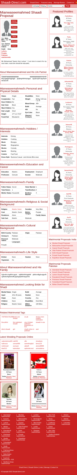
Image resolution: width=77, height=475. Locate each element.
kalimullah (16, 348)
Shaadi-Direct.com (13, 2)
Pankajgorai (69, 147)
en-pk (26, 317)
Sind (13, 376)
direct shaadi (6, 329)
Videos (14, 32)
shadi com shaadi (16, 317)
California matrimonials (50, 423)
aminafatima (40, 348)
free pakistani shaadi (17, 323)
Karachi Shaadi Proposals (61, 272)
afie (25, 341)
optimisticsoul (29, 348)
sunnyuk (16, 346)
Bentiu (65, 45)
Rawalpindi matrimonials (6, 431)
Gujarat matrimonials (20, 423)
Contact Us (54, 467)
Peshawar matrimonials (5, 435)
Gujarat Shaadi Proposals (60, 248)
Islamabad (41, 376)
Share (14, 46)
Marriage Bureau (59, 2)
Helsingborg (69, 88)
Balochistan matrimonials (6, 454)
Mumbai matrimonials (20, 415)
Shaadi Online (33, 467)
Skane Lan (68, 89)
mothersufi (5, 346)
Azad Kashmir (70, 201)
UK (69, 70)
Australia (69, 179)
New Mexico (69, 224)
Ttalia (69, 37)
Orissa (72, 153)
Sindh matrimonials (5, 447)
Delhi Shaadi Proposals (60, 253)
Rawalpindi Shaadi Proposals (62, 277)
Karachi (9, 376)
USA (68, 24)
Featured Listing (46, 2)
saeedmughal (29, 343)
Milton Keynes (68, 67)
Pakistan (9, 378)
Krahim (69, 60)
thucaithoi (5, 322)
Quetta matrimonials (5, 439)
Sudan (72, 46)
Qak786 (68, 194)
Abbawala (67, 200)
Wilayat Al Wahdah (69, 45)
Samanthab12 (68, 170)
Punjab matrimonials (20, 435)
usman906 (16, 343)
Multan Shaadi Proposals (60, 284)
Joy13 (69, 217)
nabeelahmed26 (7, 341)
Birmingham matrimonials (36, 419)
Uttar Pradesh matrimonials (22, 427)
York (65, 23)
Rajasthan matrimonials (20, 439)
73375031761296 (7, 317)
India (71, 111)
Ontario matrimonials (66, 415)
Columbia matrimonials (66, 423)
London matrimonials (35, 415)
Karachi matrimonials (5, 419)
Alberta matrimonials (66, 419)
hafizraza (5, 343)
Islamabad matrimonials (5, 415)
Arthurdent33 (69, 81)
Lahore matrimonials (5, 423)
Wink (14, 36)
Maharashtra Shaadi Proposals (62, 245)
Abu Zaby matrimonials (50, 431)
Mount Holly (67, 131)
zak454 (15, 341)
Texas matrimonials (50, 419)
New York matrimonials (50, 415)
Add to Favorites (14, 21)
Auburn (67, 177)
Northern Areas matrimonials (7, 462)
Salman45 (69, 124)
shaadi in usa (40, 322)
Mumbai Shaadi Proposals (61, 243)
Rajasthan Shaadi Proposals (61, 258)
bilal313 (4, 348)
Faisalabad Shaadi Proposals (62, 282)
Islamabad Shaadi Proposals (62, 270)
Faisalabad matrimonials (6, 443)
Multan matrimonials (5, 427)
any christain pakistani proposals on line (28, 324)
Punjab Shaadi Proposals (60, 255)
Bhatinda (69, 110)
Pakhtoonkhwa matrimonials (7, 450)
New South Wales (69, 177)
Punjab (3, 53)
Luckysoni (68, 102)
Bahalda (66, 153)
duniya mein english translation (40, 318)
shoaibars (39, 341)
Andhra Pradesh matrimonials (52, 435)
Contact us (70, 2)
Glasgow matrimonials (35, 431)
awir (37, 329)
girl (14, 329)
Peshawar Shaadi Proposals (61, 279)
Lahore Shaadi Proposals (60, 274)
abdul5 (26, 346)
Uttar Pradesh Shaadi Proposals (63, 250)
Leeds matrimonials (35, 427)
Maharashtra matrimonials (21, 419)
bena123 (39, 343)
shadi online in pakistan (29, 329)
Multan (38, 406)
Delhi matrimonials (20, 431)
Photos (14, 27)
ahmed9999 (40, 346)
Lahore (3, 51)
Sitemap (46, 467)
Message (14, 41)
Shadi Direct (23, 467)
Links (41, 467)
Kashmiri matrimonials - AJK (7, 458)
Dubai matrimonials (50, 427)
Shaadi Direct (34, 2)
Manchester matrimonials (36, 423)
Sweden (68, 91)
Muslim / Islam (17, 209)
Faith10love (69, 16)
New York (70, 23)
